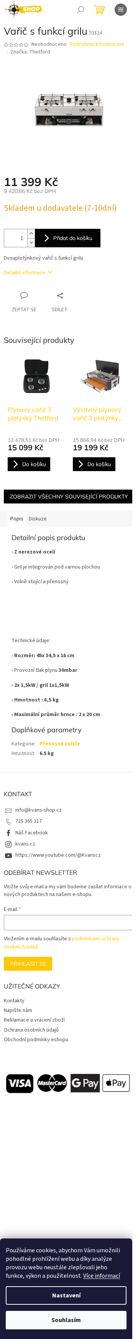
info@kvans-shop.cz (38, 810)
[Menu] (120, 9)
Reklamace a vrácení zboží (34, 1020)
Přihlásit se (28, 963)
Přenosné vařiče (59, 744)
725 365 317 (28, 821)
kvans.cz (25, 844)
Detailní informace (24, 273)
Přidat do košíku (72, 238)
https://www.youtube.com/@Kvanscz (58, 855)
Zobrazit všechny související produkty (69, 496)
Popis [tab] (16, 519)
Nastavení (66, 1295)
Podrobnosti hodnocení (97, 44)
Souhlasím (66, 1320)
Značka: (30, 52)
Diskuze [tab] (38, 519)
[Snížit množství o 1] (31, 242)
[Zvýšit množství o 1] (31, 233)
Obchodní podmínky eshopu (36, 1040)
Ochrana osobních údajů (31, 1030)
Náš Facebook (31, 833)
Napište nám (18, 1010)
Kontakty (14, 1001)
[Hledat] (80, 9)
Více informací (101, 1276)
